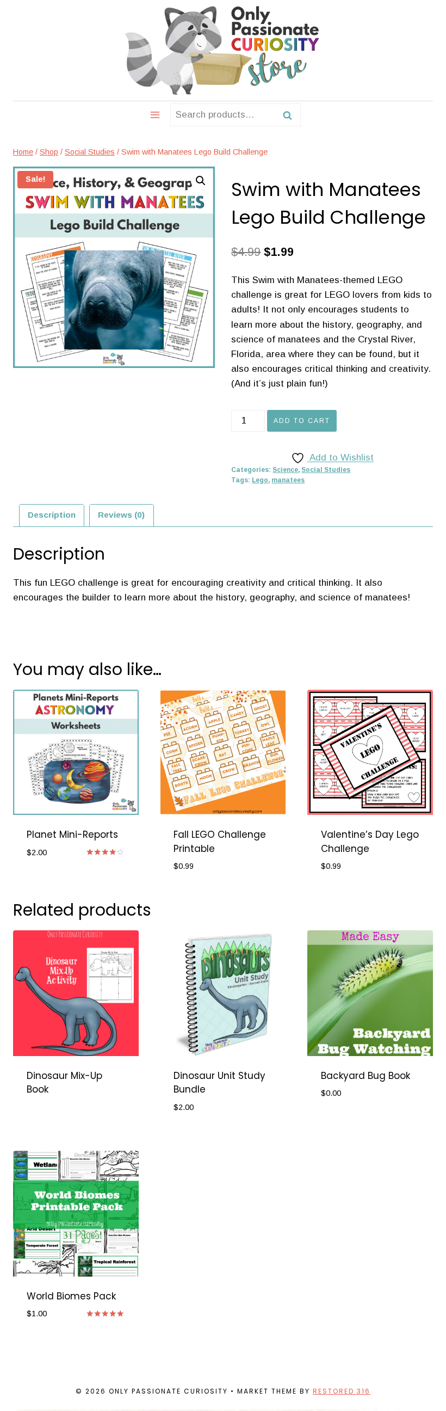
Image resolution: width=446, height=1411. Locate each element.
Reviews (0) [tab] (121, 514)
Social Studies (325, 470)
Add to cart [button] (55, 885)
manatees (288, 480)
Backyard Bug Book (365, 1075)
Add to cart (302, 421)
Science (285, 470)
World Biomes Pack (71, 1296)
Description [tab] (52, 514)
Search (290, 115)
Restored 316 (341, 1391)
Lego (260, 480)
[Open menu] (155, 114)
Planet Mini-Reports (72, 834)
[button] (200, 181)
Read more (51, 1124)
